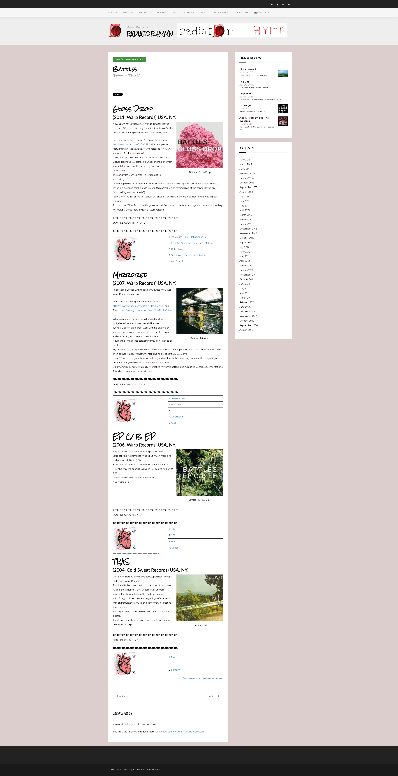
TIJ (172, 410)
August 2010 (246, 330)
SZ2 (173, 535)
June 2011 (244, 284)
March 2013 (245, 214)
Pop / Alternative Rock (129, 59)
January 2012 (246, 270)
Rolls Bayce (177, 249)
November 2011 (248, 274)
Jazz (175, 12)
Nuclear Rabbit (121, 696)
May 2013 (244, 205)
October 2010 (246, 320)
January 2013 (246, 224)
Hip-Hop (161, 12)
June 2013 (244, 201)
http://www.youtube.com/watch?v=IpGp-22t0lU (138, 306)
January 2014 (246, 178)
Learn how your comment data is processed (180, 731)
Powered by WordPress (119, 770)
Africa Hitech (216, 696)
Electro (143, 12)
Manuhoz (118, 75)
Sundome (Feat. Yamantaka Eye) (189, 255)
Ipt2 (173, 529)
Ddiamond (177, 416)
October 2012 (246, 237)
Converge (245, 105)
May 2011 (244, 288)
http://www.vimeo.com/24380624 (131, 144)
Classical (189, 12)
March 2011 (245, 297)
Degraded (245, 93)
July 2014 (244, 169)
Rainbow (176, 404)
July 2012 (244, 247)
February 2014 (247, 173)
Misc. (204, 12)
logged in (132, 724)
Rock (111, 12)
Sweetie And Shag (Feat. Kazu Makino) (192, 243)
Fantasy (175, 669)
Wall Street (177, 261)
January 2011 (246, 307)
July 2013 (244, 196)
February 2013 (247, 219)
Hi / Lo (174, 541)
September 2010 (248, 325)
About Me (242, 12)
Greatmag (144, 770)
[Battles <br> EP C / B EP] (199, 472)
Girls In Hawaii (247, 69)
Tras (173, 657)
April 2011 (244, 293)
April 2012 (244, 260)
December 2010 (248, 311)
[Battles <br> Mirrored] (199, 311)
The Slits (244, 81)
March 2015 (245, 164)
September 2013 (248, 187)
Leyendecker (178, 398)
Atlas (173, 422)
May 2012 (244, 256)
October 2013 (246, 182)
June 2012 (244, 251)
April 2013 (244, 210)
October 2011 (246, 279)
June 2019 (244, 159)
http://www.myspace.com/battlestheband (200, 678)
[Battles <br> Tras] (199, 597)
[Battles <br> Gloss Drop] (199, 145)
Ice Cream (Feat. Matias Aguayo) (188, 237)
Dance (174, 547)
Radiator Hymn (149, 33)
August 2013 (246, 192)
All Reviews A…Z (222, 12)
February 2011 (246, 302)
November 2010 (248, 316)
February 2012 (247, 265)
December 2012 (248, 228)
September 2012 (248, 242)
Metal (126, 12)
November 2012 (248, 233)
